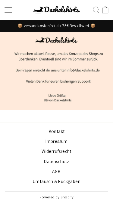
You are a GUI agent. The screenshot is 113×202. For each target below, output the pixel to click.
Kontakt (57, 131)
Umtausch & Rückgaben (56, 181)
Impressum (56, 141)
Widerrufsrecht (56, 151)
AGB (56, 171)
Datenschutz (56, 161)
